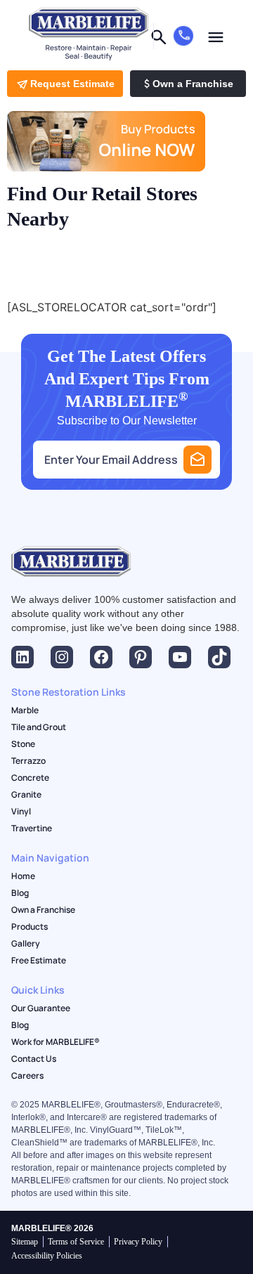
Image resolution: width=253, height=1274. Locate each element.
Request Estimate (72, 83)
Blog (20, 893)
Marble (25, 710)
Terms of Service (76, 1242)
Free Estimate (38, 960)
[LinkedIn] (22, 657)
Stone (23, 744)
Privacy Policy (138, 1242)
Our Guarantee (40, 1008)
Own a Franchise (193, 83)
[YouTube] (180, 657)
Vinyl (21, 811)
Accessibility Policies (46, 1256)
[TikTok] (219, 657)
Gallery (25, 943)
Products (29, 926)
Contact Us (33, 1059)
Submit (197, 460)
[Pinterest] (140, 657)
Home (23, 876)
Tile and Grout (38, 727)
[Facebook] (101, 657)
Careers (27, 1075)
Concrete (30, 778)
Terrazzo (28, 761)
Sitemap (24, 1242)
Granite (26, 794)
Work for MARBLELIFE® (55, 1042)
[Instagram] (62, 657)
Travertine (31, 828)
